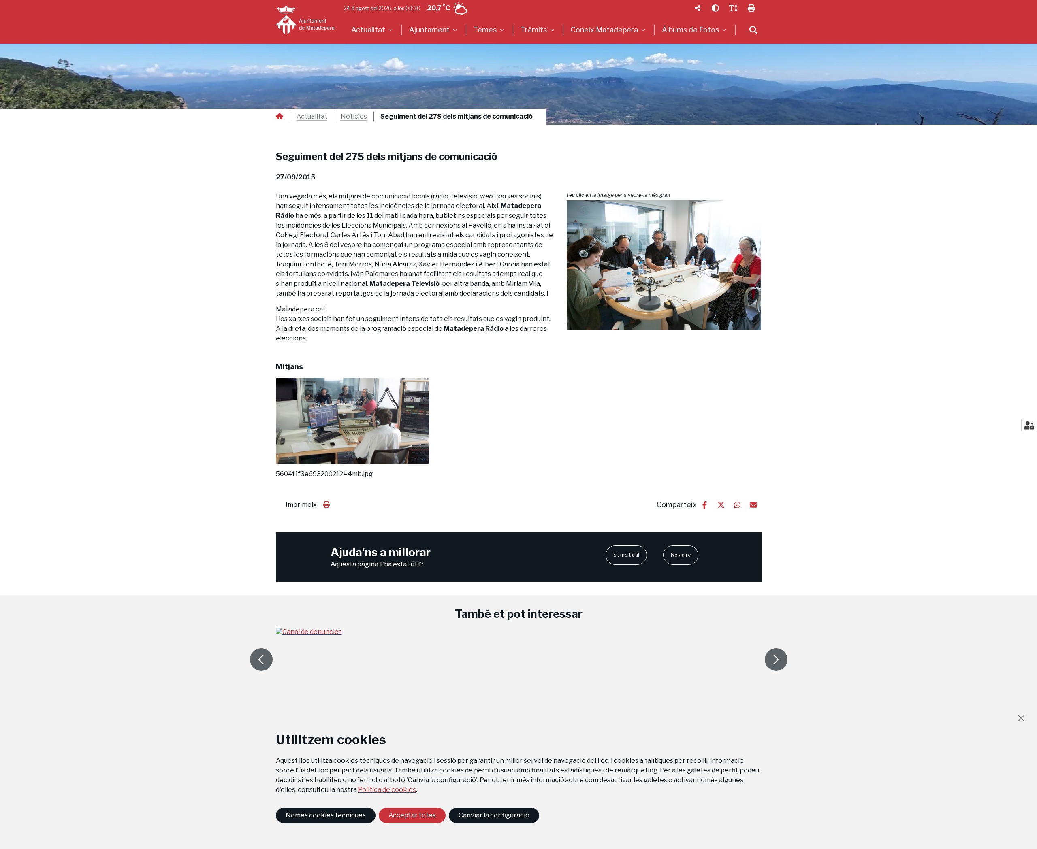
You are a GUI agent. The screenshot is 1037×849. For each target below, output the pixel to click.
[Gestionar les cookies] (1029, 425)
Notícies (354, 116)
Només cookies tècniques (326, 815)
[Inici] (305, 20)
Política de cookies (387, 790)
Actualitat (312, 116)
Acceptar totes (412, 815)
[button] (664, 265)
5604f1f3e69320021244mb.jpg (324, 474)
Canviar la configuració (494, 815)
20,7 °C (438, 8)
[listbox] (373, 30)
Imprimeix (301, 505)
